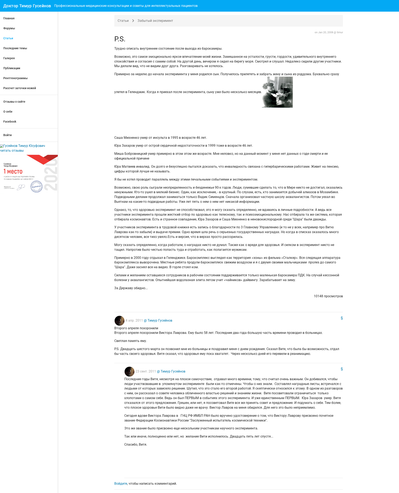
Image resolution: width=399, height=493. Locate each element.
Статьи (8, 38)
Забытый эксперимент (155, 21)
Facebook (9, 121)
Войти (7, 135)
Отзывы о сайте (14, 101)
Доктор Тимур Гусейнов (27, 5)
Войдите (120, 484)
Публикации (11, 68)
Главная (9, 18)
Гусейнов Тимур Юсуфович (24, 146)
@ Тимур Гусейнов (157, 320)
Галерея (9, 58)
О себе (7, 111)
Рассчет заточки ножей (19, 88)
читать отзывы (12, 150)
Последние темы (15, 48)
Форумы (9, 28)
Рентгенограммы (15, 78)
